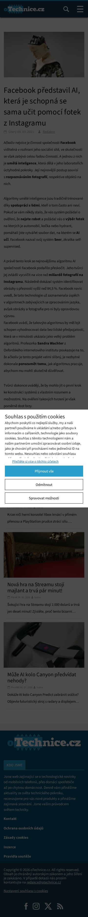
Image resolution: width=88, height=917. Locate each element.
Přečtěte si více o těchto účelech (35, 461)
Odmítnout (44, 484)
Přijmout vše (44, 471)
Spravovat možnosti (44, 498)
